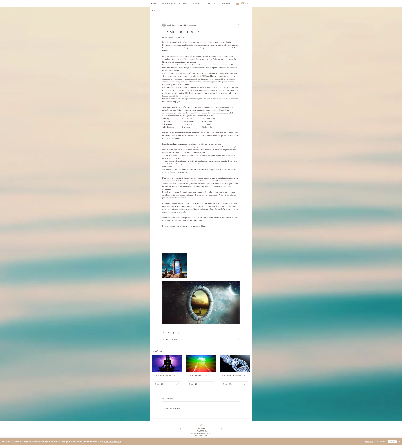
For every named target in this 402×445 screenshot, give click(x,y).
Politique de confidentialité (112, 442)
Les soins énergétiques (164, 375)
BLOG (154, 11)
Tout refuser (380, 442)
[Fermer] (399, 441)
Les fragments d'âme (197, 375)
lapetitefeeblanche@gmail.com (202, 433)
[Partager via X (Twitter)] (168, 333)
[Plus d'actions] (238, 25)
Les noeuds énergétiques (233, 375)
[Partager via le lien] (179, 333)
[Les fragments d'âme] (201, 363)
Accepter (392, 442)
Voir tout (247, 351)
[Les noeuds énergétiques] (235, 363)
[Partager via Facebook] (163, 333)
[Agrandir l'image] (174, 265)
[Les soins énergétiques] (167, 363)
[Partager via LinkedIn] (174, 333)
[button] (237, 3)
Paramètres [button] (369, 442)
